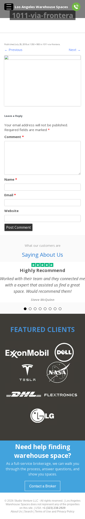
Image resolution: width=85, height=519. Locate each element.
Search (28, 511)
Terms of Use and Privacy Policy (54, 511)
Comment (14, 136)
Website (11, 210)
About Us (16, 511)
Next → (75, 49)
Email (10, 195)
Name (10, 179)
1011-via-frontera (51, 44)
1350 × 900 (35, 44)
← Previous (13, 49)
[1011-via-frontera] (42, 80)
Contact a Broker (42, 485)
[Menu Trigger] (8, 6)
